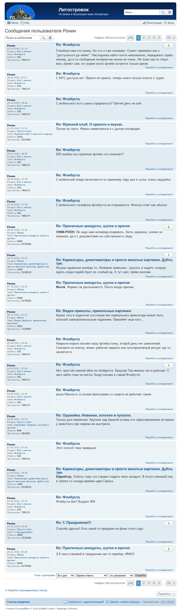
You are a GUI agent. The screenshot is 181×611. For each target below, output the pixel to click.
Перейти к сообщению (158, 67)
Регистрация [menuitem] (154, 22)
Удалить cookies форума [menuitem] (124, 601)
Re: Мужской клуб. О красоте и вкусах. (89, 124)
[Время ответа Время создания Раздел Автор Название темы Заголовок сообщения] (91, 575)
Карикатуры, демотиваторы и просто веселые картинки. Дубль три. (28, 265)
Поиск (162, 12)
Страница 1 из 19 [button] (130, 38)
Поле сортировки (44, 575)
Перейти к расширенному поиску (27, 590)
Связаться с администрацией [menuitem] (86, 601)
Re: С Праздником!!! (73, 522)
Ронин (11, 45)
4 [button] (154, 38)
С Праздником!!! (23, 532)
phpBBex (25, 608)
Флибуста (19, 54)
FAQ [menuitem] (26, 22)
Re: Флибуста (68, 45)
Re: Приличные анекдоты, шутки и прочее (93, 226)
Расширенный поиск (169, 12)
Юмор (20, 232)
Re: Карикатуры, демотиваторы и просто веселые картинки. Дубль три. (114, 261)
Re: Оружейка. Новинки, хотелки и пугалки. (93, 415)
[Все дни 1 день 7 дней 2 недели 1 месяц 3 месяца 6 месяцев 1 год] (65, 575)
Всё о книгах (24, 51)
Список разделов (18, 601)
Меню (15, 22)
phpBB (43, 608)
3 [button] (149, 38)
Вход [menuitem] (171, 22)
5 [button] (159, 38)
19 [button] (168, 38)
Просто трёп (24, 131)
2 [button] (143, 38)
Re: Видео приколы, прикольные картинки (93, 311)
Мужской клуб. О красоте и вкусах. (33, 134)
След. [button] (174, 38)
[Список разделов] (32, 12)
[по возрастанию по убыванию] (121, 575)
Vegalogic (62, 608)
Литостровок (74, 9)
